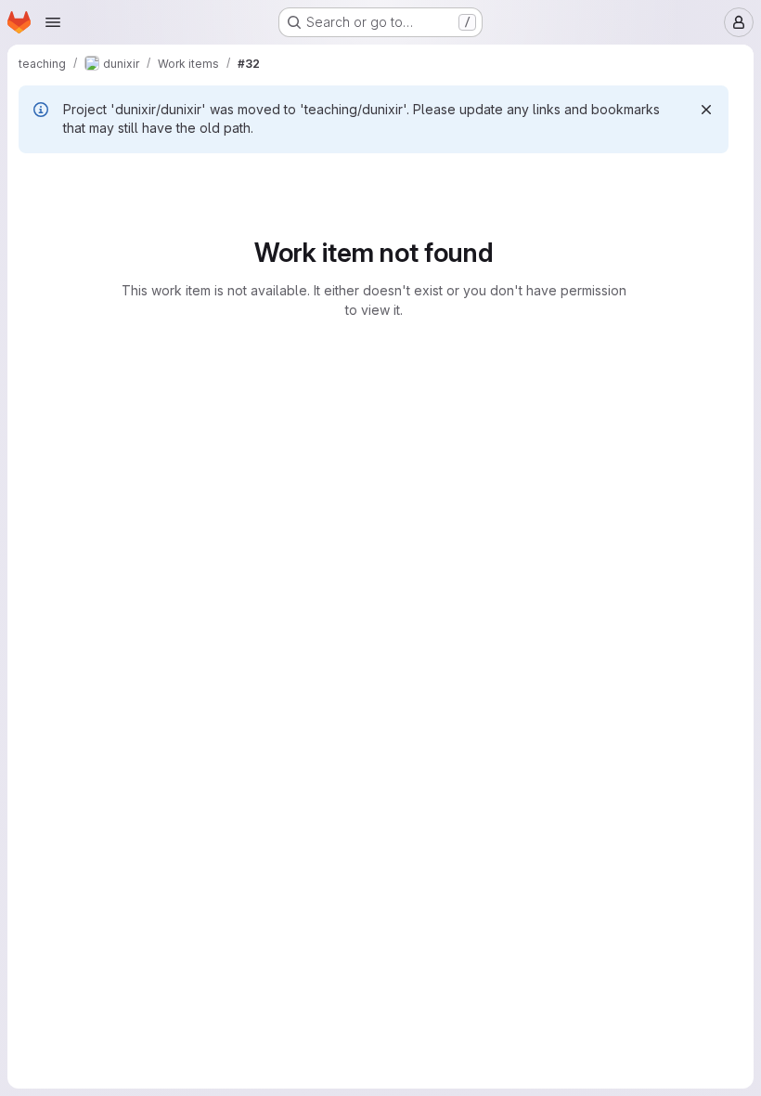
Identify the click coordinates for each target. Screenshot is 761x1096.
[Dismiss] (706, 109)
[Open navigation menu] (53, 22)
